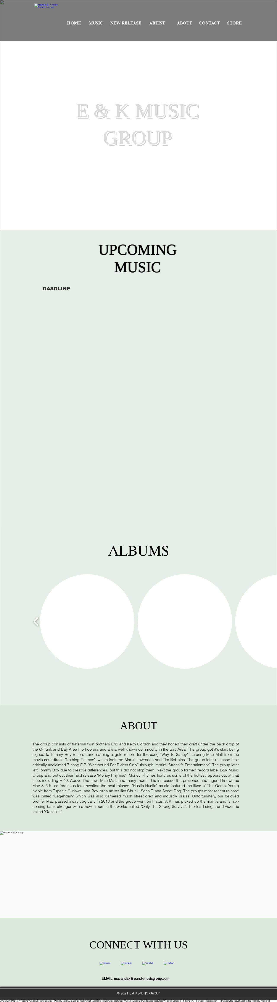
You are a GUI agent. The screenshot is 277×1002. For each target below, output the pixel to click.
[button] (87, 621)
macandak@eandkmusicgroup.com (141, 978)
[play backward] (36, 621)
